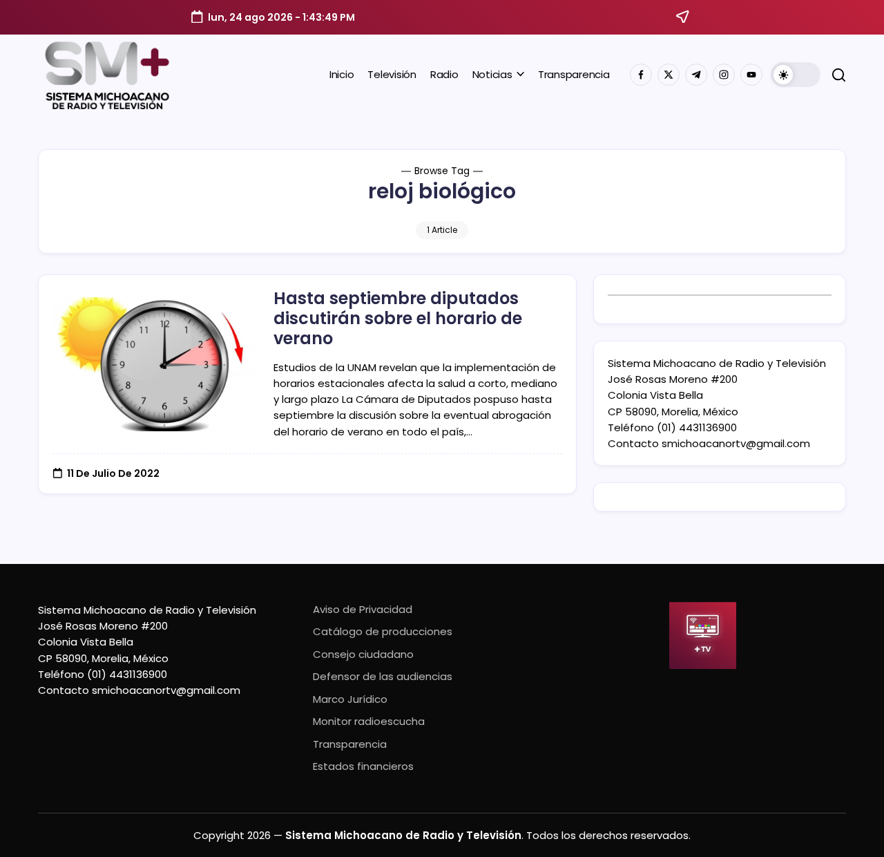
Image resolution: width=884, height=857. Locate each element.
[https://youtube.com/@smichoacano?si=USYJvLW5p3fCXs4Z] (751, 75)
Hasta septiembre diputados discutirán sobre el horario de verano (397, 318)
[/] (668, 75)
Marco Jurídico (350, 699)
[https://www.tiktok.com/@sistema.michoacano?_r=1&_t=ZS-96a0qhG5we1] (696, 75)
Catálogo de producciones (382, 631)
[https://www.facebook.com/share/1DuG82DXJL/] (641, 75)
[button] (795, 74)
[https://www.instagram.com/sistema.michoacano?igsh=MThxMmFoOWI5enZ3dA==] (724, 75)
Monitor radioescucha (369, 721)
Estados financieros (363, 766)
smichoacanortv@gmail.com (736, 443)
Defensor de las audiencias (382, 676)
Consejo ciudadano (363, 654)
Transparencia (350, 744)
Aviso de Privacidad (362, 609)
